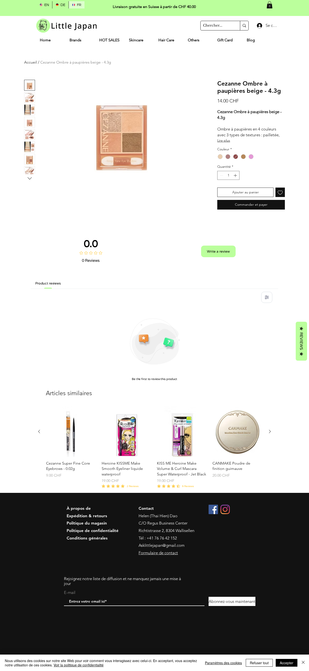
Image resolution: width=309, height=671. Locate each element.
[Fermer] (303, 662)
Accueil (30, 62)
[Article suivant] (270, 431)
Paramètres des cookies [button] (223, 662)
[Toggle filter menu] (266, 297)
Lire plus (223, 140)
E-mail (69, 593)
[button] (270, 4)
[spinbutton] (228, 175)
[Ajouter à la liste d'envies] (280, 192)
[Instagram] (225, 509)
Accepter (286, 662)
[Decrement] (221, 175)
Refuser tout (259, 662)
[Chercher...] (244, 25)
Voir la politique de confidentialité (79, 665)
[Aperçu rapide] (71, 431)
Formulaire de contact (158, 552)
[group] (154, 447)
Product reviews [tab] (48, 283)
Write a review (218, 251)
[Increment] (236, 175)
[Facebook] (213, 509)
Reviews (301, 341)
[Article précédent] (39, 431)
